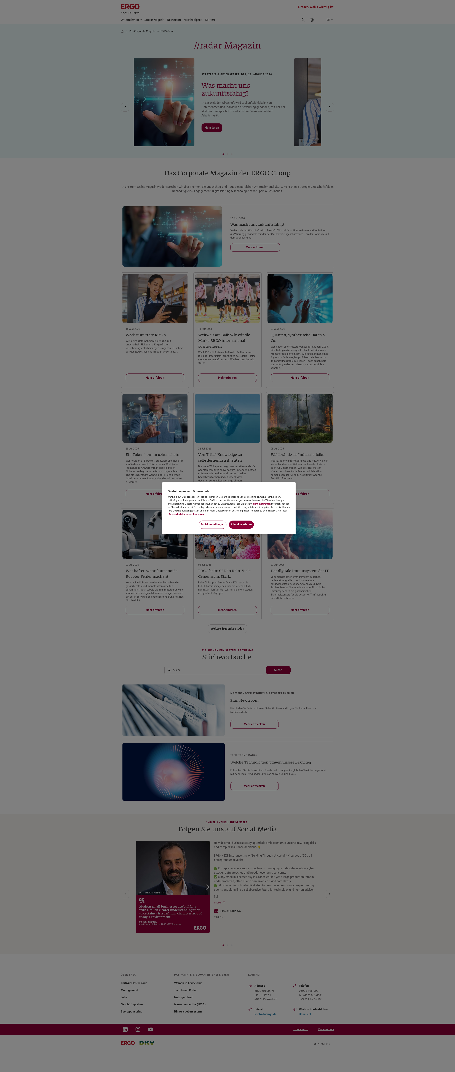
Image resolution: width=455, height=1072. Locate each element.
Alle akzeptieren (241, 524)
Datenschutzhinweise (180, 514)
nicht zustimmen (262, 503)
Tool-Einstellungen (212, 524)
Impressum (198, 514)
